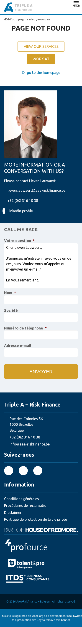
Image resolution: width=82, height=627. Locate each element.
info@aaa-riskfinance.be (30, 444)
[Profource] (41, 545)
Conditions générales (21, 499)
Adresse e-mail (17, 346)
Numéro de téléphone (25, 328)
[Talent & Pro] (41, 563)
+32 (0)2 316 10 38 (23, 201)
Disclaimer (12, 513)
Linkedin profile (20, 211)
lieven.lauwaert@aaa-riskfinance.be (36, 190)
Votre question (19, 241)
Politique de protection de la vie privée (35, 519)
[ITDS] (42, 579)
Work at (41, 59)
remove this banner (58, 620)
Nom (10, 293)
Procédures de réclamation (26, 506)
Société (11, 310)
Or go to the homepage (41, 72)
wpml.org (37, 615)
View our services (41, 46)
